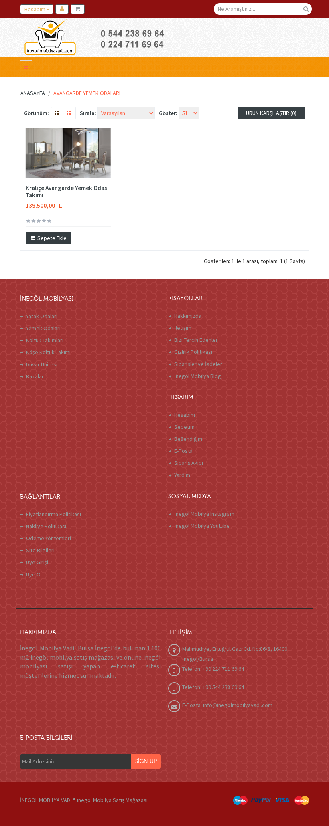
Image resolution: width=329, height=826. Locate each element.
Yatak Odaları (41, 316)
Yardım (182, 475)
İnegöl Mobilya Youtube (202, 525)
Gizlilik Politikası (193, 351)
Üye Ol (34, 574)
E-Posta (183, 450)
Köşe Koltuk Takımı (48, 352)
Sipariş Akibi (188, 463)
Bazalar (35, 376)
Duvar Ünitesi (41, 364)
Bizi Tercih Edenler (196, 339)
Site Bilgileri (40, 550)
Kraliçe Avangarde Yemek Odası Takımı (67, 191)
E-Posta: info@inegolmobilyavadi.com (227, 705)
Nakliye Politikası (46, 526)
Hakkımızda (187, 315)
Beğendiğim (188, 438)
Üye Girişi (37, 562)
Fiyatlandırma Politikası (53, 514)
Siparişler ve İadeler (198, 364)
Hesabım (184, 414)
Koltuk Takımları (44, 340)
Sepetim (184, 426)
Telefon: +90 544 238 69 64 (213, 687)
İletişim (182, 327)
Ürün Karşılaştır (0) (271, 113)
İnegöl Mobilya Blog (197, 376)
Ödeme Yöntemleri (48, 538)
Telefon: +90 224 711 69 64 (213, 669)
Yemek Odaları (43, 328)
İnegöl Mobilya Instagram (204, 513)
